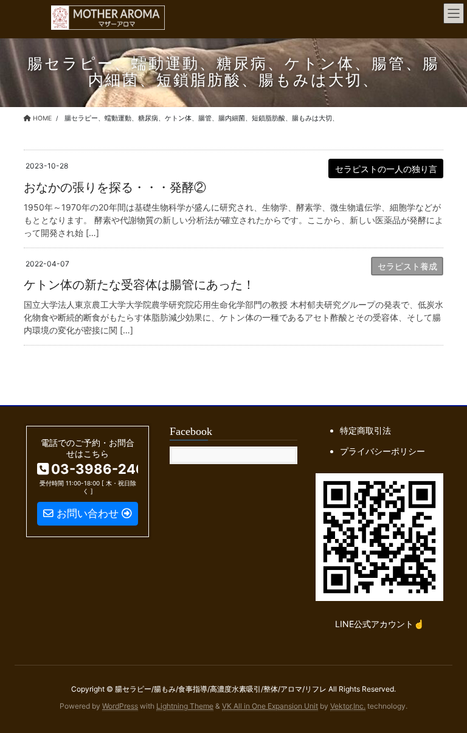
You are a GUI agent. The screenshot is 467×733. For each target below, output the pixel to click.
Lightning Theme (184, 705)
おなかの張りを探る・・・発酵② (115, 187)
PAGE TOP (444, 700)
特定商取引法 (365, 430)
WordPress (120, 705)
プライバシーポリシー (382, 451)
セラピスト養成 (407, 266)
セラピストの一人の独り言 (386, 169)
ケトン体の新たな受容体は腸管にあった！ (139, 284)
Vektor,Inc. (347, 705)
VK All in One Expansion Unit (270, 705)
